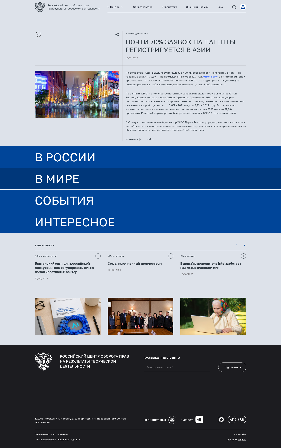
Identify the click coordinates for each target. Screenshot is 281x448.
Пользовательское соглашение (51, 434)
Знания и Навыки (197, 6)
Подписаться (232, 367)
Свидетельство (143, 6)
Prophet (242, 439)
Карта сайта (240, 434)
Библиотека (169, 6)
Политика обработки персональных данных (57, 439)
